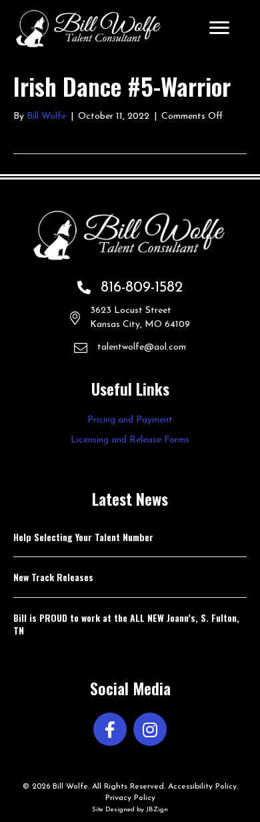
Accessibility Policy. (203, 787)
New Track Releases (53, 577)
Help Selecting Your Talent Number (83, 537)
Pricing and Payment (130, 420)
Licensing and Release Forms (130, 440)
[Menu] (219, 28)
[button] (110, 729)
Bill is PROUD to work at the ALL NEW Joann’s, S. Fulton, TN (126, 624)
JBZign (157, 809)
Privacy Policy (130, 798)
